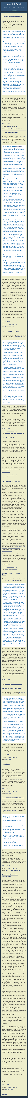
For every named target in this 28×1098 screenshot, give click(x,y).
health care (7, 476)
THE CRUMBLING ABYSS (11, 481)
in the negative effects (19, 336)
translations (14, 569)
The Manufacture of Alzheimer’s (13, 798)
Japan (10, 569)
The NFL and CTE (8, 437)
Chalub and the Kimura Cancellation (10, 875)
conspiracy (7, 870)
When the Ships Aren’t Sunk (12, 16)
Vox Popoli (14, 4)
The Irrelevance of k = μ (10, 132)
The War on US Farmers (10, 331)
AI (5, 326)
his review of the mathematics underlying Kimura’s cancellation (13, 138)
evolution (9, 326)
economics (7, 433)
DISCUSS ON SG (6, 123)
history (6, 128)
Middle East (17, 128)
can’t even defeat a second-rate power (10, 580)
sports (16, 476)
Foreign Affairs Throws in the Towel (12, 574)
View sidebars (14, 10)
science (13, 326)
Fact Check (6, 764)
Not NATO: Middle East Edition (12, 688)
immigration (11, 128)
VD (16, 126)
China (6, 793)
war (21, 128)
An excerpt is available (7, 551)
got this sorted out (18, 779)
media (9, 793)
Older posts (4, 1094)
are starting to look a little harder (9, 810)
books (6, 569)
